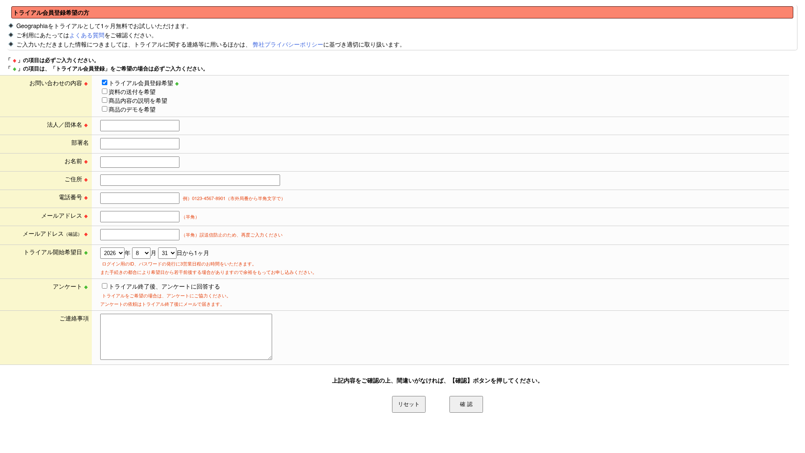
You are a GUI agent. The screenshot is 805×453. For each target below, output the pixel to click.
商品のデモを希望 (132, 109)
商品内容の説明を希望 (138, 100)
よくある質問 (86, 34)
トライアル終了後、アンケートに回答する (164, 286)
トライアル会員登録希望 (141, 82)
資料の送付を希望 (132, 91)
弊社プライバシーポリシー (288, 43)
